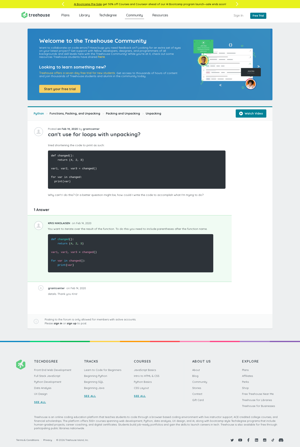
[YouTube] (240, 440)
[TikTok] (273, 440)
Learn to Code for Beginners (102, 370)
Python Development (47, 381)
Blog (195, 375)
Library (84, 15)
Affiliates (247, 375)
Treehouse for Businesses (258, 406)
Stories (196, 388)
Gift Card (198, 400)
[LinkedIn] (256, 440)
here (101, 57)
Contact (197, 393)
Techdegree (108, 15)
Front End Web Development (52, 370)
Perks (245, 381)
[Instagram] (265, 440)
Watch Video (253, 113)
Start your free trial (60, 89)
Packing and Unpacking (123, 113)
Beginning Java (94, 388)
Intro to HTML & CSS (146, 375)
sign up (72, 323)
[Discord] (281, 440)
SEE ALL (40, 402)
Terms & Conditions (27, 439)
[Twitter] (232, 440)
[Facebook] (248, 440)
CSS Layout (141, 388)
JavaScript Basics (145, 370)
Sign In (238, 15)
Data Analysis (42, 388)
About (196, 370)
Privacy (47, 439)
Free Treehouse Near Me (258, 393)
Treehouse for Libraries (257, 400)
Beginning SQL (93, 381)
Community (134, 15)
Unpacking (153, 113)
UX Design (40, 393)
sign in (58, 323)
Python (39, 113)
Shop (245, 388)
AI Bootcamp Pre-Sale (88, 4)
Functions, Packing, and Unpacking (75, 113)
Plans (65, 15)
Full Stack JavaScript (47, 375)
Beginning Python (95, 375)
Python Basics (143, 381)
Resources (160, 15)
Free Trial (258, 15)
